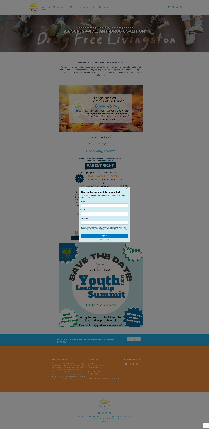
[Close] (127, 188)
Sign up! (104, 236)
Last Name (84, 218)
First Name (84, 210)
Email (83, 201)
